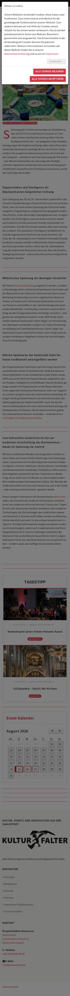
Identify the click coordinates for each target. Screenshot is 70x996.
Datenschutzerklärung (16, 53)
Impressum (51, 53)
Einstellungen (55, 61)
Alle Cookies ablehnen (49, 71)
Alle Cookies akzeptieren (48, 79)
